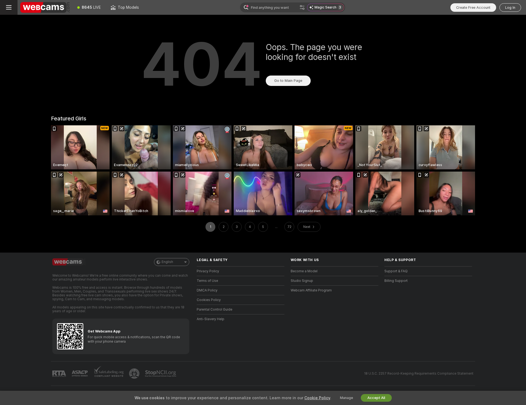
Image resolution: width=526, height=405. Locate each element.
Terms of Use (207, 281)
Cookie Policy (317, 398)
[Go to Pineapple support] (135, 373)
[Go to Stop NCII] (161, 373)
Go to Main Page (288, 81)
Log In (510, 7)
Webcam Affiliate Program (311, 290)
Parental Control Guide (214, 309)
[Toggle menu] (9, 7)
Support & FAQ (396, 271)
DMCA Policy (207, 290)
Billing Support (396, 281)
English (167, 262)
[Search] (302, 7)
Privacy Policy (208, 271)
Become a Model (304, 271)
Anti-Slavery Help (210, 319)
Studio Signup (302, 281)
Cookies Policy (209, 300)
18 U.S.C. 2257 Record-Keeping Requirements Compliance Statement (418, 373)
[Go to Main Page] (45, 7)
